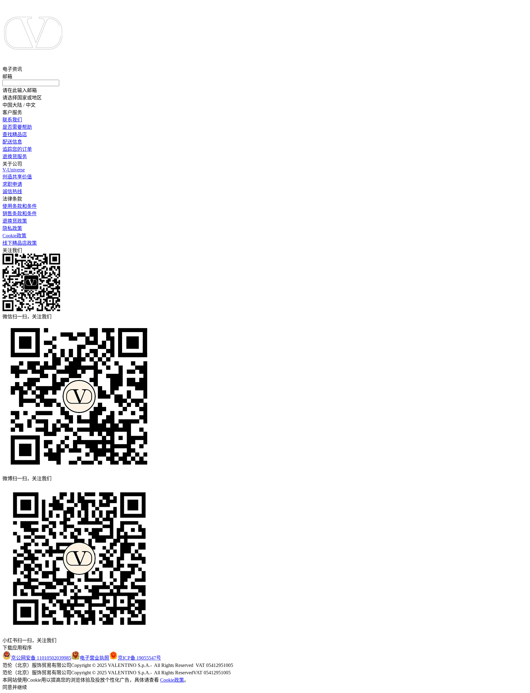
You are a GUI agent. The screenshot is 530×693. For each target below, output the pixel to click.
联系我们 (12, 119)
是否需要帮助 (17, 127)
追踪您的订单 (17, 149)
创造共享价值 (17, 176)
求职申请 (12, 184)
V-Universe (13, 169)
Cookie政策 (14, 235)
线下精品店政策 (19, 243)
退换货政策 (14, 221)
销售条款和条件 (19, 213)
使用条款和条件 (19, 206)
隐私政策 (12, 228)
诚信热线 (12, 191)
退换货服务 (14, 156)
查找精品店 (14, 134)
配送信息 (12, 141)
